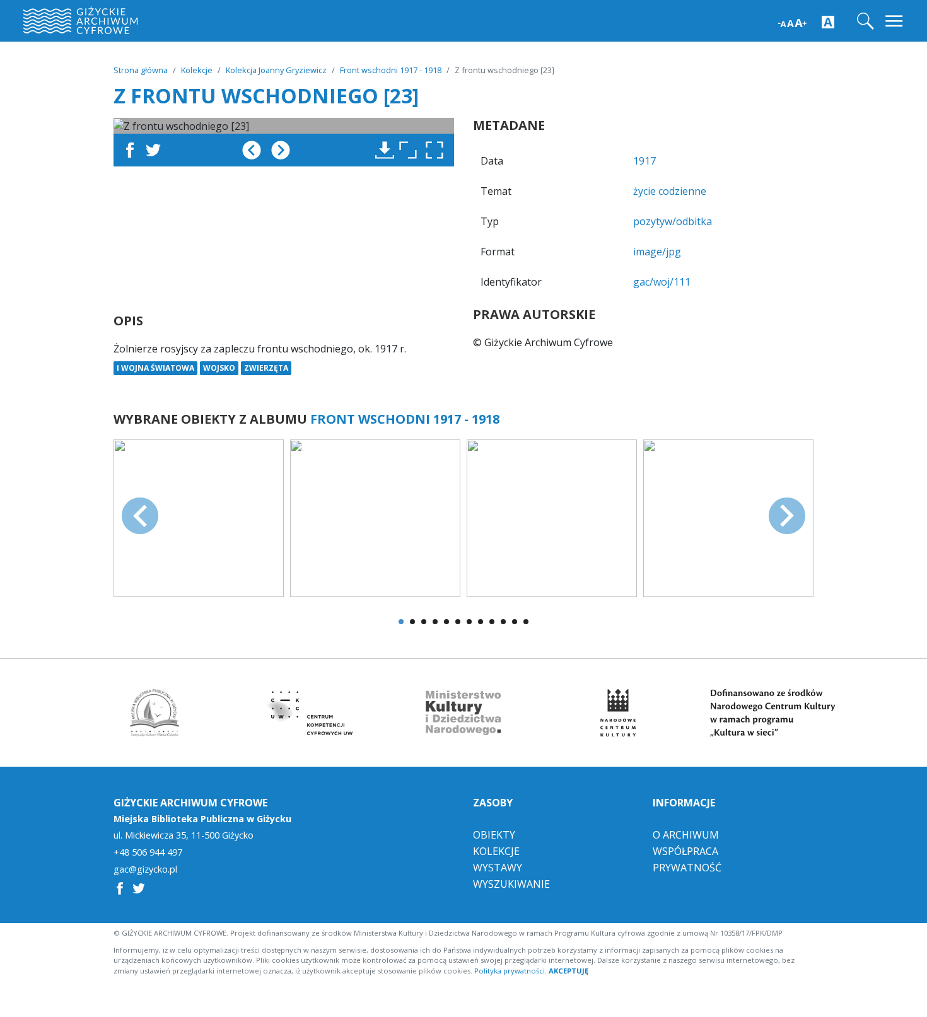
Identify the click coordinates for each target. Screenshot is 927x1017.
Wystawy (497, 868)
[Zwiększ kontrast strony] (828, 21)
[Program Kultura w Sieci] (772, 712)
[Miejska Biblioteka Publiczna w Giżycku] (154, 712)
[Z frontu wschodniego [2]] (375, 517)
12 (525, 621)
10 (503, 621)
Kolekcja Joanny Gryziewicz (276, 70)
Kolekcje (197, 70)
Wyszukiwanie (511, 884)
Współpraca (685, 851)
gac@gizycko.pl (145, 869)
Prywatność (687, 868)
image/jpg (657, 252)
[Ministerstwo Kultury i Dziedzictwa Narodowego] (463, 712)
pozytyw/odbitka (672, 221)
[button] (437, 150)
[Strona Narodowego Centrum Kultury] (618, 712)
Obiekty (494, 835)
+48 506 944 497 (148, 852)
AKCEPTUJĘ (568, 970)
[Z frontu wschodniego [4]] (728, 517)
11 (514, 621)
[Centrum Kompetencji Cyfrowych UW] (309, 712)
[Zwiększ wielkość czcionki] (792, 21)
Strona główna (141, 70)
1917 (644, 161)
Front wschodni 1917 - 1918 (390, 70)
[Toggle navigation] (895, 21)
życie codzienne (669, 191)
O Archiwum (686, 835)
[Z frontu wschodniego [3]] (552, 517)
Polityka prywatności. (510, 970)
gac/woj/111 (662, 282)
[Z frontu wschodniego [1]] (199, 517)
